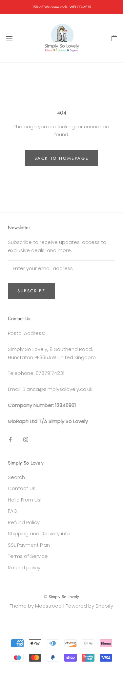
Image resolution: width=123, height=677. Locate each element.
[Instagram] (25, 439)
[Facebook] (10, 439)
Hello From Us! (24, 499)
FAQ (12, 510)
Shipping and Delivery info (39, 533)
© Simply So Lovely (61, 597)
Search (16, 477)
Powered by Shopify (89, 605)
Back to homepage (61, 158)
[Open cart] (114, 38)
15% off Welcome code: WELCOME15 (61, 6)
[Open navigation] (9, 38)
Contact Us (21, 488)
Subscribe (31, 291)
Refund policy (24, 567)
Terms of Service (28, 556)
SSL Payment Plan (29, 544)
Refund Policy (24, 522)
